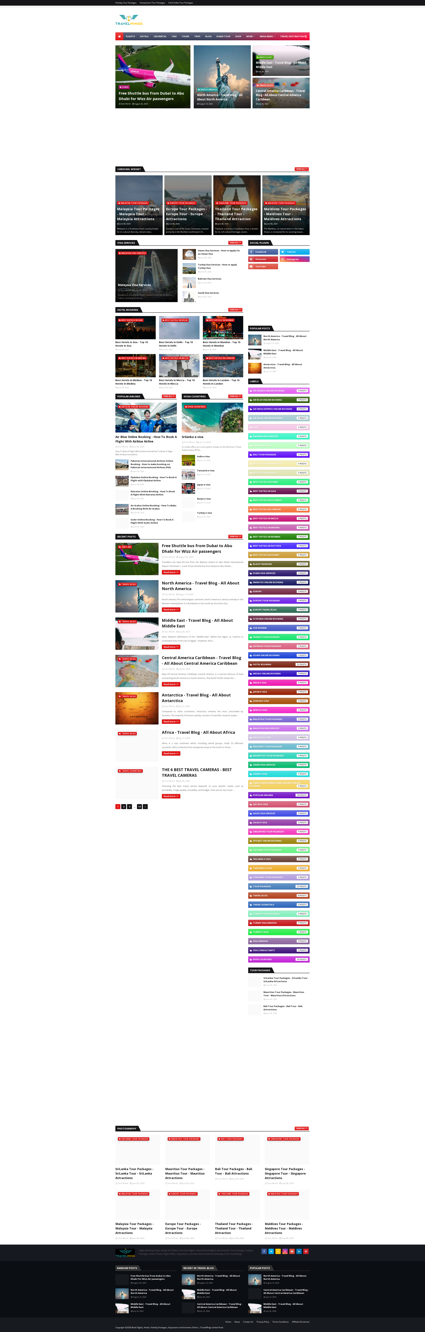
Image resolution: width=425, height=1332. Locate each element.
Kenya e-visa (204, 498)
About (237, 1321)
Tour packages (276, 886)
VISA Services (276, 941)
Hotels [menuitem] (144, 36)
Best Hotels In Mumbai (276, 536)
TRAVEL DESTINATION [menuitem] (292, 36)
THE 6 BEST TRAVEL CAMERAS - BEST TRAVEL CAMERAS (197, 772)
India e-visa (203, 456)
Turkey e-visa (204, 512)
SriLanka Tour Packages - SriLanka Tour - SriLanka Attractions (286, 979)
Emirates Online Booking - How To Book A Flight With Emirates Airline (153, 493)
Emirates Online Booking (276, 582)
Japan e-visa (203, 484)
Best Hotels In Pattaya (276, 545)
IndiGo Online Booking (276, 673)
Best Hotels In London (276, 509)
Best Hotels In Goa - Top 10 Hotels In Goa (131, 344)
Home (228, 1321)
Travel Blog (276, 895)
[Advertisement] (212, 138)
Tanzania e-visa (205, 470)
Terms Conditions (280, 1321)
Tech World (169, 557)
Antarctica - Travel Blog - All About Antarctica (196, 697)
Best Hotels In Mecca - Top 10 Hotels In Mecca (177, 382)
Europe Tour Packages (276, 600)
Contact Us (248, 1321)
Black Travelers (276, 564)
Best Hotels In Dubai (276, 481)
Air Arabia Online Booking (276, 390)
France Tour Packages (276, 637)
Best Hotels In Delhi (276, 472)
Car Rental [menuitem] (160, 36)
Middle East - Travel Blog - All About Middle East (281, 65)
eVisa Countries (276, 959)
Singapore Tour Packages (276, 831)
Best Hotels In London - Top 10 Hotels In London (221, 382)
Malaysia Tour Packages (276, 719)
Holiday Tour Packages (125, 2)
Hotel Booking (276, 664)
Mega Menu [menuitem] (266, 36)
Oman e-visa (276, 773)
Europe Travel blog (276, 609)
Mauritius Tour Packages (276, 755)
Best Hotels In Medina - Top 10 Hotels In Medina (133, 382)
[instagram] (295, 259)
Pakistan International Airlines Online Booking (275, 785)
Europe (276, 591)
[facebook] (263, 252)
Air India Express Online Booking (276, 408)
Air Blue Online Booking (276, 399)
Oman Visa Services (276, 764)
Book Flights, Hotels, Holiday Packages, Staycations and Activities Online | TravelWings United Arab (177, 1327)
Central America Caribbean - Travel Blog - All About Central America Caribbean (280, 95)
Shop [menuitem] (238, 36)
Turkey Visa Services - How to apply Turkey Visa (217, 266)
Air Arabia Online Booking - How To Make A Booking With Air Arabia (153, 507)
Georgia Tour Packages (276, 646)
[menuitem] (119, 36)
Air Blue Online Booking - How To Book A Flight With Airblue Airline (146, 439)
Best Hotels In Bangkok (276, 463)
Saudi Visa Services (208, 292)
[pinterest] (263, 259)
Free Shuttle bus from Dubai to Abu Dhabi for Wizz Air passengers (151, 96)
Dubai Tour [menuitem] (223, 36)
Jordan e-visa (276, 700)
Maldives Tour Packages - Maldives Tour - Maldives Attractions (236, 214)
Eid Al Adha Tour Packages (181, 2)
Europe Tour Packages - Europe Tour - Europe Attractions (137, 214)
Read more (169, 572)
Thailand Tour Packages (276, 877)
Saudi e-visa (276, 822)
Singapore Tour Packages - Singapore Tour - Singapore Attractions (285, 1173)
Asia (276, 427)
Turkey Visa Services (276, 922)
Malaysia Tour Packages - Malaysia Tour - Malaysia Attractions (134, 1228)
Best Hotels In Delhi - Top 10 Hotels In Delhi (176, 344)
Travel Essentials (276, 904)
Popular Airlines (276, 795)
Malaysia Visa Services (134, 285)
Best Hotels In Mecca (276, 518)
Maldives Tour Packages (276, 746)
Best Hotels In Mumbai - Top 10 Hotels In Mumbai (221, 344)
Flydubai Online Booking (276, 618)
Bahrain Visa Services (209, 278)
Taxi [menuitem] (174, 36)
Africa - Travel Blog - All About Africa (198, 732)
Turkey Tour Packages (276, 913)
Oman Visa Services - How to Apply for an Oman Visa (219, 252)
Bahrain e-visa (276, 445)
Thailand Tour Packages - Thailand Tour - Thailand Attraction (187, 214)
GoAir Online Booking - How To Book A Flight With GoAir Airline (152, 521)
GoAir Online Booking (276, 655)
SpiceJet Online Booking (276, 840)
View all (300, 169)
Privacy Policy (263, 1321)
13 (139, 806)
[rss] (278, 1251)
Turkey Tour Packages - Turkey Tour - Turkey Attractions (284, 214)
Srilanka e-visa (192, 437)
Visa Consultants (276, 950)
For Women (276, 627)
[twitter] (295, 252)
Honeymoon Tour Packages (152, 2)
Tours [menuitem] (185, 36)
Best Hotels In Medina (276, 527)
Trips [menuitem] (197, 36)
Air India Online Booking (276, 418)
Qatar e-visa (276, 804)
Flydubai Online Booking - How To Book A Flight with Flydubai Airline (154, 479)
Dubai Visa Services (276, 573)
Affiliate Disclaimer (301, 1321)
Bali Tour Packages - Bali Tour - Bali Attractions (282, 1008)
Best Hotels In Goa (276, 491)
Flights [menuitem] (130, 36)
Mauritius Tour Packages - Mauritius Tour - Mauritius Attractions (283, 994)
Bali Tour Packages (276, 454)
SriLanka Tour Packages (276, 849)
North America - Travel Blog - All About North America (220, 97)
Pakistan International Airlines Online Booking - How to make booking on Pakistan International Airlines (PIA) (152, 464)
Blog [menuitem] (208, 36)
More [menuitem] (249, 36)
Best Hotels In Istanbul (276, 500)
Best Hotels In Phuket (276, 554)
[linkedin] (299, 1251)
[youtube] (263, 266)
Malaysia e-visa (276, 737)
